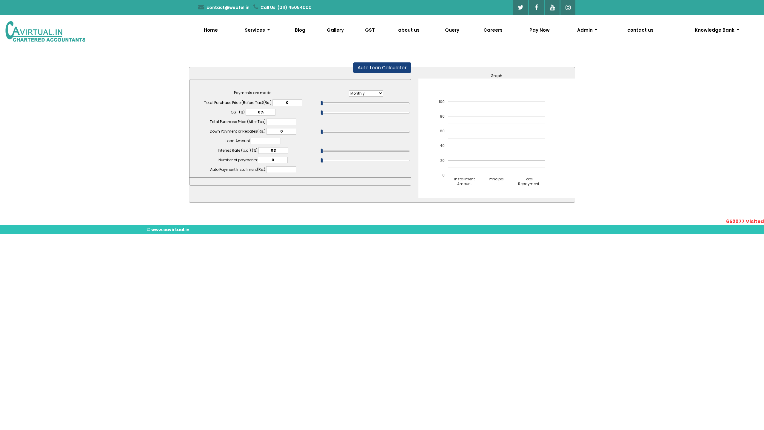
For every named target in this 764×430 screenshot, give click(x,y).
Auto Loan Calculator (382, 67)
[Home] (45, 30)
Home (211, 30)
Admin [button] (585, 30)
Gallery (335, 30)
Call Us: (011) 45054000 (286, 7)
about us (409, 30)
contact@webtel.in (227, 7)
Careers (493, 30)
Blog (300, 30)
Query (452, 30)
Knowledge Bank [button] (715, 30)
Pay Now (539, 30)
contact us (640, 30)
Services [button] (255, 30)
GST (370, 30)
